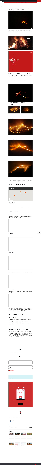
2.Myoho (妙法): (12, 62)
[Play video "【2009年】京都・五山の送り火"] (20, 43)
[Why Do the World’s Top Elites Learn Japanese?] (23, 444)
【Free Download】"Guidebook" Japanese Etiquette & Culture (20, 2)
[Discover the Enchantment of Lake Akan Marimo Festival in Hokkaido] (11, 434)
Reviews (11, 68)
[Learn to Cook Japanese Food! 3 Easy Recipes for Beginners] (29, 444)
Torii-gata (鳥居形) (12, 58)
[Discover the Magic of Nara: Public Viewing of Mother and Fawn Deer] (29, 434)
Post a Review (12, 69)
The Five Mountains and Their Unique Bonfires (14, 59)
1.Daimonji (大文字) (13, 61)
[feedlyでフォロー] (13, 421)
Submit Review (11, 370)
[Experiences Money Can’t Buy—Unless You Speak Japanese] (17, 444)
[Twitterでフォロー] (9, 421)
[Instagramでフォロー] (11, 421)
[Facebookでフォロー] (10, 421)
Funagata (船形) (11, 56)
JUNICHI (13, 10)
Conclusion (10, 67)
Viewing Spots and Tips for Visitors (14, 60)
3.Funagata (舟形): (13, 63)
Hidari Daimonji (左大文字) (13, 57)
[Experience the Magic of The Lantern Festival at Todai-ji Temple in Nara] (17, 434)
